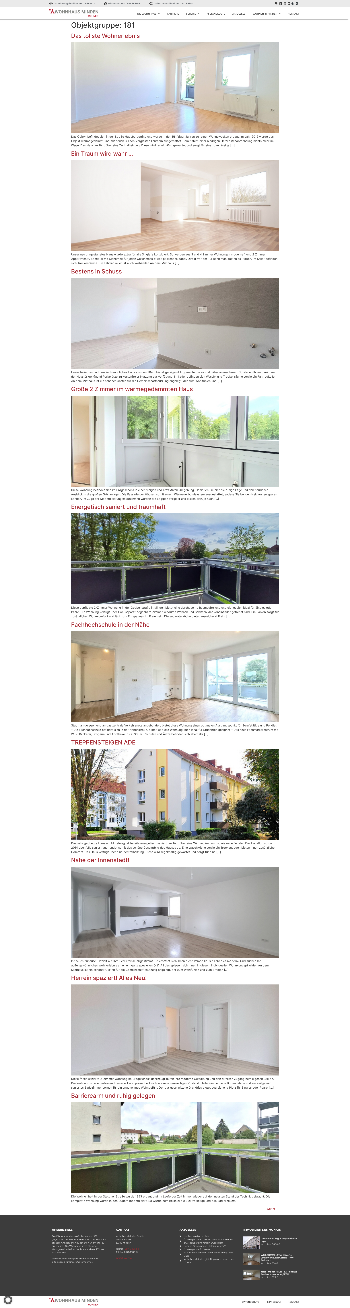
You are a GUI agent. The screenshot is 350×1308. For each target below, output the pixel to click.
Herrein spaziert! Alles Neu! (109, 977)
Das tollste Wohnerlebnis (105, 35)
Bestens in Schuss (96, 271)
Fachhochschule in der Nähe (110, 624)
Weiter (273, 1209)
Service (191, 13)
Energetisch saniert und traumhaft (118, 506)
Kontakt (293, 13)
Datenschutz (250, 1302)
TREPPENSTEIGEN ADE (103, 742)
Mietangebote (216, 13)
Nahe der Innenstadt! (100, 860)
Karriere (173, 13)
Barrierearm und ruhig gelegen (113, 1095)
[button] (8, 1300)
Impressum (274, 1302)
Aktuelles (238, 13)
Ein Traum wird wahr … (102, 153)
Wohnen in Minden (265, 13)
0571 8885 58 (132, 1248)
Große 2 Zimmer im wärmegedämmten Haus (132, 389)
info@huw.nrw (124, 1257)
